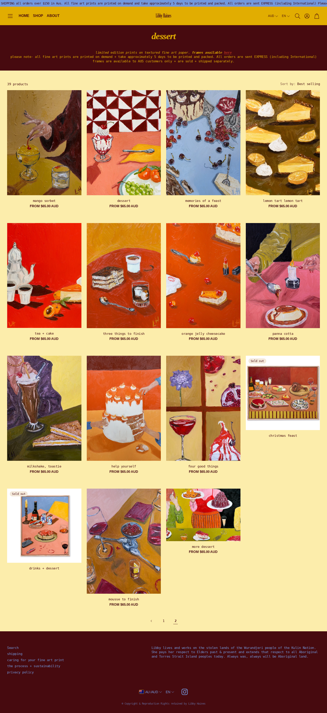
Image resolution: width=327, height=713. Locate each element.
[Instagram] (185, 692)
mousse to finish (124, 599)
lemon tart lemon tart (283, 201)
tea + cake (44, 333)
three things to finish (124, 334)
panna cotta (282, 334)
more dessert (203, 547)
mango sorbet (44, 201)
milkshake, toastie (44, 466)
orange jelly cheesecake (203, 334)
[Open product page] (44, 142)
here (228, 53)
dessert (124, 201)
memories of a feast (203, 201)
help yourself (123, 466)
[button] (10, 16)
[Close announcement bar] (322, 3)
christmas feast (283, 436)
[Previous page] (151, 621)
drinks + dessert (44, 568)
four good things (203, 466)
